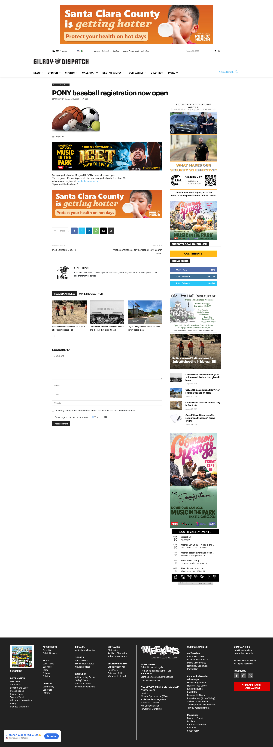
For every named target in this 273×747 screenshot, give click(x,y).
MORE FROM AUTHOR (91, 293)
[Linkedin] (89, 231)
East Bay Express (195, 656)
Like (213, 270)
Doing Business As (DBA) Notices (157, 677)
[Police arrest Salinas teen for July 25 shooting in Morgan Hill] (69, 312)
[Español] (83, 50)
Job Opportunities (243, 650)
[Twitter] (82, 231)
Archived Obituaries (117, 653)
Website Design (148, 690)
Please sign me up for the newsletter (72, 417)
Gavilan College (82, 667)
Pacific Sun (192, 669)
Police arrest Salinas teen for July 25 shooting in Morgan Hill (194, 359)
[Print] (111, 231)
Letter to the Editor (19, 687)
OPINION (47, 683)
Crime (45, 670)
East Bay (191, 727)
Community (57, 85)
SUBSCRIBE (16, 671)
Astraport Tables (116, 673)
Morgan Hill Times (196, 695)
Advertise (47, 650)
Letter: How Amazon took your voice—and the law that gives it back (202, 377)
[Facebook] (215, 51)
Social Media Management (154, 699)
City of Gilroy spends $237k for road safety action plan (202, 391)
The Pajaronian (194, 704)
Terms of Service (18, 697)
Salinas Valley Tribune (197, 701)
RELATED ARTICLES (64, 293)
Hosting (144, 693)
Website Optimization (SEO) (154, 696)
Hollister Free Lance (196, 685)
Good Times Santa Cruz (198, 659)
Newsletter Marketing (151, 709)
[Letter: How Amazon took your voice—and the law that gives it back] (107, 312)
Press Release (17, 691)
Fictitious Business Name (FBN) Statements (156, 672)
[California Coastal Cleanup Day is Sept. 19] (176, 405)
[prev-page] (54, 336)
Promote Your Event (85, 686)
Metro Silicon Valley (196, 662)
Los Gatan (192, 692)
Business (47, 667)
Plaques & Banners (19, 706)
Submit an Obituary (117, 656)
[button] (229, 72)
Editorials (47, 690)
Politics (46, 676)
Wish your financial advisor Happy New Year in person (137, 251)
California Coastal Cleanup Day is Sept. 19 (202, 404)
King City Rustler (195, 689)
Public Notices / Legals (152, 667)
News (66, 85)
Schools (46, 673)
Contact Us (15, 684)
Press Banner (193, 698)
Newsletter (15, 681)
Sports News (81, 660)
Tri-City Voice (193, 708)
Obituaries (113, 650)
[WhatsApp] (96, 231)
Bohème (191, 721)
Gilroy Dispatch (194, 679)
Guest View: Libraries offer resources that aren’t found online (200, 418)
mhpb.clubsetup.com (87, 181)
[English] (79, 50)
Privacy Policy (17, 694)
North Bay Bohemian (197, 666)
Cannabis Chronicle (196, 724)
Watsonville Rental (117, 676)
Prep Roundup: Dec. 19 (64, 249)
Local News (48, 663)
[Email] (103, 231)
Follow (211, 276)
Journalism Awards (243, 653)
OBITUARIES (114, 647)
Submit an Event (83, 683)
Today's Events (82, 680)
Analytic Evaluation (150, 705)
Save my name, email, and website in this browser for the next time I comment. (95, 410)
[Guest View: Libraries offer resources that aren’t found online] (176, 418)
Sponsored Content (150, 702)
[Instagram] (219, 51)
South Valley (193, 731)
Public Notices (50, 653)
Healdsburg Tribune (196, 682)
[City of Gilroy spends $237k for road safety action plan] (145, 312)
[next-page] (59, 336)
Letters (46, 693)
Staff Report (58, 99)
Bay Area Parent (195, 718)
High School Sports (84, 663)
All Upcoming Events (85, 677)
